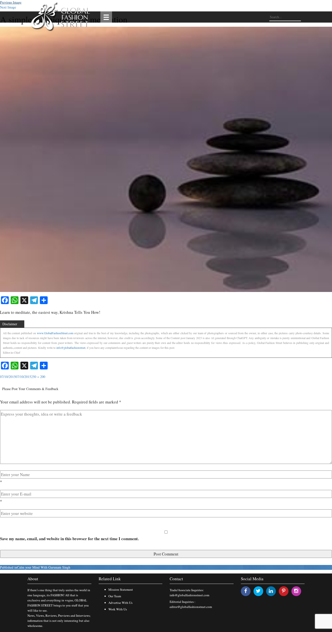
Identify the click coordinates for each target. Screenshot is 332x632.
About (32, 578)
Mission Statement (120, 589)
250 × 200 (38, 376)
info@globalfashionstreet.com (189, 595)
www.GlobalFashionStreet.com (55, 333)
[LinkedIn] (271, 591)
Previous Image (10, 2)
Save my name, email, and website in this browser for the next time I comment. (69, 539)
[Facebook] (245, 591)
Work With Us (117, 609)
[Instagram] (296, 591)
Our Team (114, 596)
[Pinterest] (283, 591)
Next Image (8, 7)
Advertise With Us (120, 602)
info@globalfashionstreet (70, 348)
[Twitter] (258, 591)
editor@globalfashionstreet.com (191, 607)
